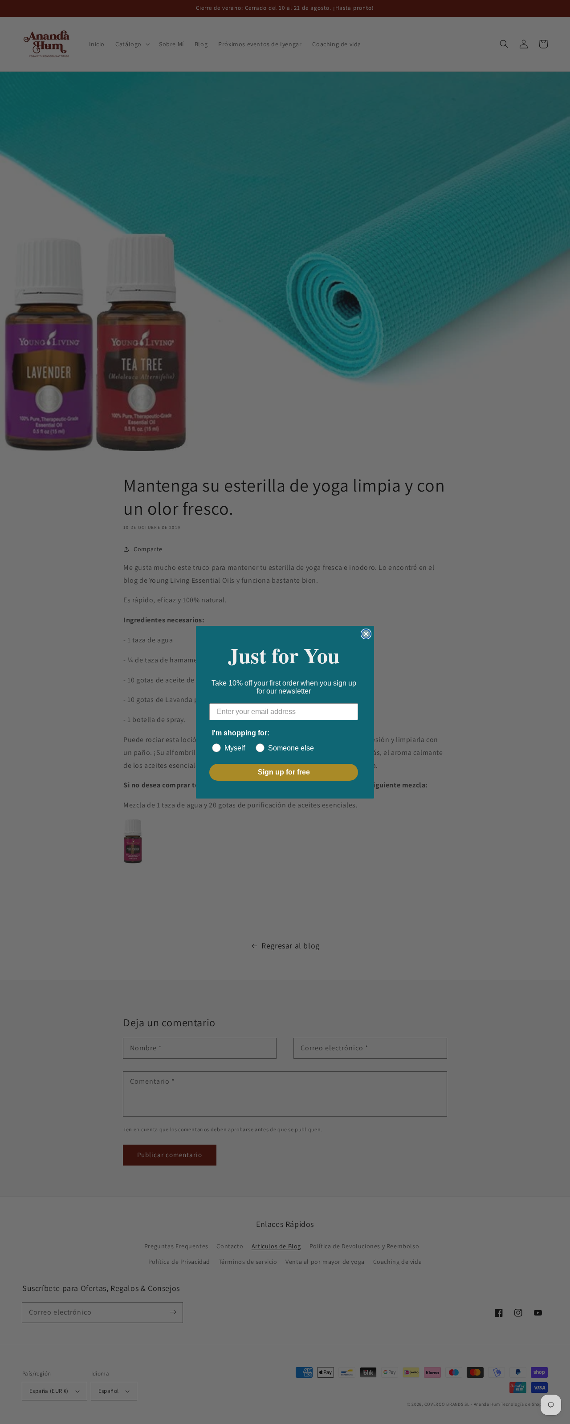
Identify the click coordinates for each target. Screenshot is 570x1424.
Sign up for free (284, 772)
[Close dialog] (366, 633)
